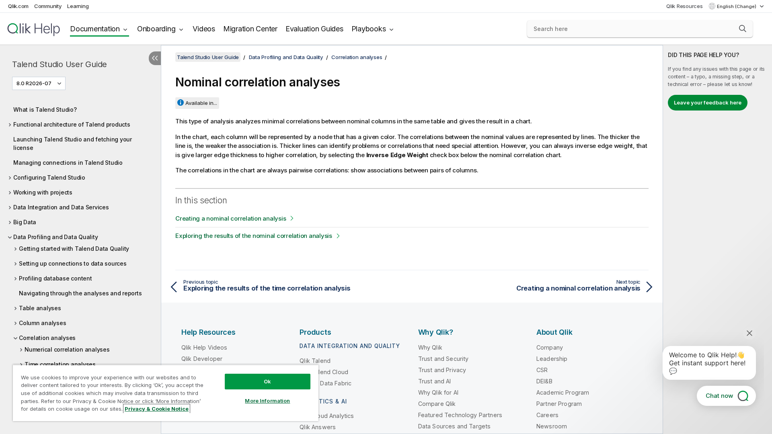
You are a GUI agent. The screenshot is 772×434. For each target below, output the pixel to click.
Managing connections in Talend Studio (68, 162)
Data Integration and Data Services (61, 207)
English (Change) (737, 6)
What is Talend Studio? (45, 109)
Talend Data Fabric (325, 383)
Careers (547, 414)
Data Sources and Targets (454, 426)
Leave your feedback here (707, 102)
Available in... (201, 103)
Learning (77, 6)
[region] (165, 392)
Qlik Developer (201, 358)
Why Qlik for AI (438, 392)
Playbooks (368, 29)
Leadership (552, 358)
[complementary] (717, 239)
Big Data (24, 222)
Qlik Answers (318, 427)
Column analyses (42, 322)
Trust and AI (434, 381)
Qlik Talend (315, 360)
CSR (542, 369)
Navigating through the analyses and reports (80, 293)
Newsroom (551, 426)
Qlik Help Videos (204, 347)
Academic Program (562, 392)
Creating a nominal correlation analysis (230, 218)
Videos (204, 29)
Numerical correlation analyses (67, 349)
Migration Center (250, 29)
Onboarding (156, 29)
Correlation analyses (47, 337)
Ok (267, 381)
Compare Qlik (437, 403)
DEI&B (544, 381)
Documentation (95, 29)
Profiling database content (55, 278)
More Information (267, 400)
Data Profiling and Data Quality (55, 236)
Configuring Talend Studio (49, 177)
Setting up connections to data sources (73, 263)
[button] (743, 29)
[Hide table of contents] (155, 58)
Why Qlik (430, 347)
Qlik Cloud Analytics (327, 415)
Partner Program (559, 403)
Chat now (719, 395)
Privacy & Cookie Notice (157, 408)
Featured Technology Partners (460, 414)
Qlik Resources (684, 6)
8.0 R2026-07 (33, 83)
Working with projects (42, 192)
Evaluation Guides (314, 29)
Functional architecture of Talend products (71, 124)
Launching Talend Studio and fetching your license (72, 143)
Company (549, 347)
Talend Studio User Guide (59, 64)
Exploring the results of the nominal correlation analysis (253, 236)
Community (48, 6)
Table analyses (40, 308)
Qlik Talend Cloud (324, 371)
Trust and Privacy (442, 369)
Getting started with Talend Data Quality (74, 248)
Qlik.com (18, 6)
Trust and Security (443, 358)
